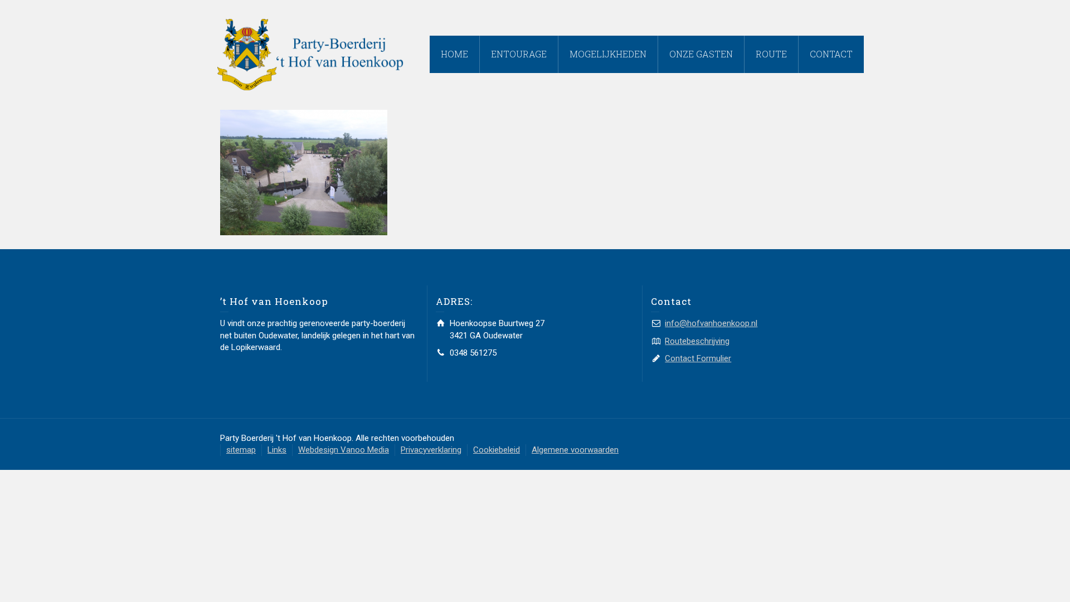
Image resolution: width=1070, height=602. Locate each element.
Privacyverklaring (431, 450)
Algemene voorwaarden (575, 450)
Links (277, 450)
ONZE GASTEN (701, 54)
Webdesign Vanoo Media (343, 450)
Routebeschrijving (697, 341)
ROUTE (771, 54)
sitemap (241, 450)
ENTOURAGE (519, 54)
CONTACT (831, 54)
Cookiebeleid (496, 450)
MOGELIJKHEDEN (608, 54)
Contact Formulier (698, 358)
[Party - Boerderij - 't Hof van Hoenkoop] (310, 54)
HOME (454, 54)
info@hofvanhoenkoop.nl (711, 323)
